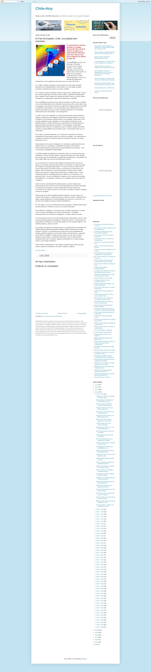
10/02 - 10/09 (100, 533)
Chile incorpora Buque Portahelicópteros (101, 268)
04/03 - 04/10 (100, 596)
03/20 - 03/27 (100, 600)
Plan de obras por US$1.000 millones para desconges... (104, 404)
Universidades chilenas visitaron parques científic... (105, 474)
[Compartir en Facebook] (46, 256)
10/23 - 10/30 (100, 526)
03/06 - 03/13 (100, 605)
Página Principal (62, 313)
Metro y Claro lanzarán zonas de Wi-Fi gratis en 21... (105, 482)
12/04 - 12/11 (100, 514)
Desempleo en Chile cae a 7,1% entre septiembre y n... (105, 428)
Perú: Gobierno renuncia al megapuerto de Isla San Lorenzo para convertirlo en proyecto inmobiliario (104, 73)
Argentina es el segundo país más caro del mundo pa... (105, 478)
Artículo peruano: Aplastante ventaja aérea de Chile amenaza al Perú (105, 52)
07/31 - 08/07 (100, 555)
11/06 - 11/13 (100, 521)
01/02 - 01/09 (100, 627)
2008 (96, 635)
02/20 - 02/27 (100, 610)
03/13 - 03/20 (100, 603)
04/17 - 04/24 (100, 591)
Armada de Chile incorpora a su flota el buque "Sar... (105, 416)
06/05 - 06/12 (100, 574)
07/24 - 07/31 (100, 557)
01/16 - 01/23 (100, 622)
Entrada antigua (81, 313)
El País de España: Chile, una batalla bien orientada (104, 439)
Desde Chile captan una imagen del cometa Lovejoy (105, 466)
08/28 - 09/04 (100, 545)
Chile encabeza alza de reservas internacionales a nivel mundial (104, 260)
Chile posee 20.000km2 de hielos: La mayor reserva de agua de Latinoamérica (105, 343)
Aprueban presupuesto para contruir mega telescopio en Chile (105, 275)
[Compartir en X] (44, 256)
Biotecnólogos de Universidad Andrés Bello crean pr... (104, 400)
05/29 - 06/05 (100, 576)
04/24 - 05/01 (100, 588)
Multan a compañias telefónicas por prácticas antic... (105, 451)
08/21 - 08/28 (100, 548)
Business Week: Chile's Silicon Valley (105, 350)
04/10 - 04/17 (100, 593)
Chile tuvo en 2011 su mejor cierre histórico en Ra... (105, 455)
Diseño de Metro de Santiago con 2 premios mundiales (104, 284)
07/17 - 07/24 (100, 560)
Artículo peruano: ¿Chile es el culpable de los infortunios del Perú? (105, 66)
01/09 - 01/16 (100, 624)
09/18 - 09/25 (100, 538)
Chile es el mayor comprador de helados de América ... (105, 462)
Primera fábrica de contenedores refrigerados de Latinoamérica (104, 253)
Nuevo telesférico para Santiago (103, 278)
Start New (102, 195)
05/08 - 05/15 (100, 584)
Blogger (84, 659)
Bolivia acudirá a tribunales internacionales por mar (102, 57)
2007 (96, 637)
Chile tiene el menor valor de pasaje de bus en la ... (104, 486)
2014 (96, 385)
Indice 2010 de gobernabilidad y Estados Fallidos (104, 305)
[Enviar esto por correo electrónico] (40, 256)
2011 (96, 392)
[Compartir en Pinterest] (48, 256)
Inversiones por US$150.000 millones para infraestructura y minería (105, 271)
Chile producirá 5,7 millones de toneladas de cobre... (105, 505)
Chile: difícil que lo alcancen (102, 377)
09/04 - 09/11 (100, 543)
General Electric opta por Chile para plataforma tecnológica (105, 360)
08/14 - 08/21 (100, 550)
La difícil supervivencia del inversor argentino (103, 424)
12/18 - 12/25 (100, 509)
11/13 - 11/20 (100, 519)
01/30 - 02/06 (100, 617)
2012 (96, 389)
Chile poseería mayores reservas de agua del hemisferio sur (105, 374)
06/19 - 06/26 (100, 569)
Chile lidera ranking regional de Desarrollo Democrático (103, 232)
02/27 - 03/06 (100, 608)
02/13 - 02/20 (100, 612)
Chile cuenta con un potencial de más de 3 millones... (105, 493)
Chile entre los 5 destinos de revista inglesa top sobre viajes (104, 363)
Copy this (96, 195)
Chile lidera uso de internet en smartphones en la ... (104, 447)
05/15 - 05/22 (100, 581)
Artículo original (40, 250)
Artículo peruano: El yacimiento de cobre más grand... (105, 497)
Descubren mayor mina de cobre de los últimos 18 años (105, 353)
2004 (96, 644)
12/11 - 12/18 (100, 512)
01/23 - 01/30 (100, 620)
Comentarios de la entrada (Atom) (52, 316)
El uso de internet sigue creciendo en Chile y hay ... (105, 443)
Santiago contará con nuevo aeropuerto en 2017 (102, 280)
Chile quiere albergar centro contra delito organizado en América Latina (105, 83)
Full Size (108, 195)
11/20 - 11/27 (100, 516)
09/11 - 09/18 (100, 540)
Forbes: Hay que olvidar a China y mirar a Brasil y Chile (104, 295)
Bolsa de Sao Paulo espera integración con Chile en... (104, 420)
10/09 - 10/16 (100, 531)
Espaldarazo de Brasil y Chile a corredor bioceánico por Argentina (104, 356)
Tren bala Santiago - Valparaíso (103, 330)
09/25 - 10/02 (100, 536)
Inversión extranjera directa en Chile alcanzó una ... (104, 408)
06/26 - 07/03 (100, 567)
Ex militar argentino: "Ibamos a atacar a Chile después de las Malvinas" (105, 62)
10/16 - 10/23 (100, 528)
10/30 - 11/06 (100, 524)
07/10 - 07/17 (100, 562)
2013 (96, 387)
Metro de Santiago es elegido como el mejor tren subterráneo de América (105, 79)
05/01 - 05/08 (100, 586)
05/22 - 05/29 (100, 579)
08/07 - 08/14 (100, 552)
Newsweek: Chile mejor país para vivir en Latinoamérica (104, 302)
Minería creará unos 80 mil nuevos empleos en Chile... (105, 501)
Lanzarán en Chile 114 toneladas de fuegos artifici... (105, 396)
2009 (96, 632)
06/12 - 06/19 (100, 572)
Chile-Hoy (44, 8)
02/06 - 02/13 (100, 615)
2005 (96, 642)
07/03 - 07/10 (100, 564)
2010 (96, 630)
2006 (96, 639)
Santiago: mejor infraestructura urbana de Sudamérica (103, 370)
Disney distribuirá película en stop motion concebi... (105, 490)
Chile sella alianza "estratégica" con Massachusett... (105, 470)
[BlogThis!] (42, 256)
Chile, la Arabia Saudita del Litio (103, 332)
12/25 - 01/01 (100, 394)
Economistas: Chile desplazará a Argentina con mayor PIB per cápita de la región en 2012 (104, 47)
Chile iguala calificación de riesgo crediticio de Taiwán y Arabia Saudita (105, 309)
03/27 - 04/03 (100, 598)
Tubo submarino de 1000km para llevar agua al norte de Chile (104, 298)
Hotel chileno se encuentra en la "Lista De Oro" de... (105, 412)
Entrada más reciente (42, 313)
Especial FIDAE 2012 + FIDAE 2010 (105, 88)
